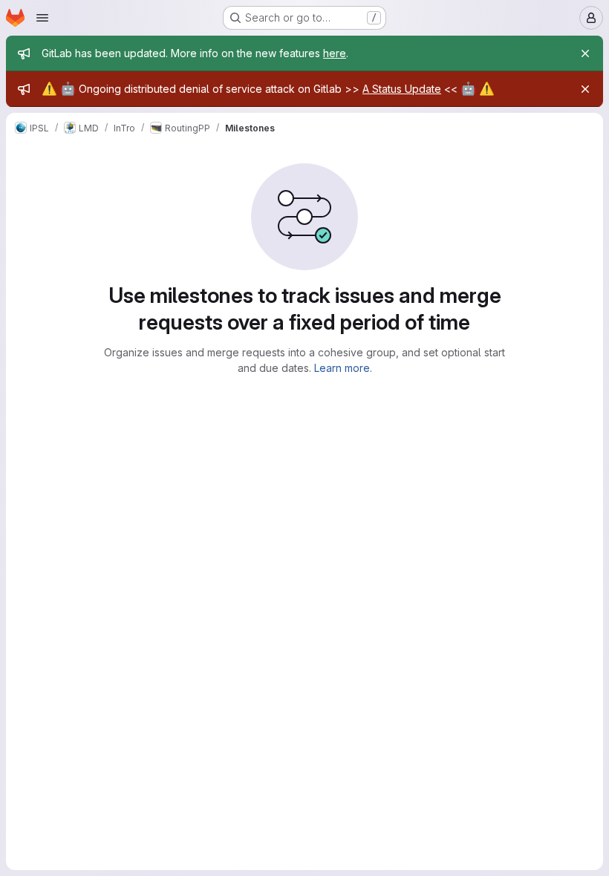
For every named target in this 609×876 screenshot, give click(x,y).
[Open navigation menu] (42, 18)
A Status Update (401, 88)
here (334, 53)
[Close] (585, 53)
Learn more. (343, 368)
